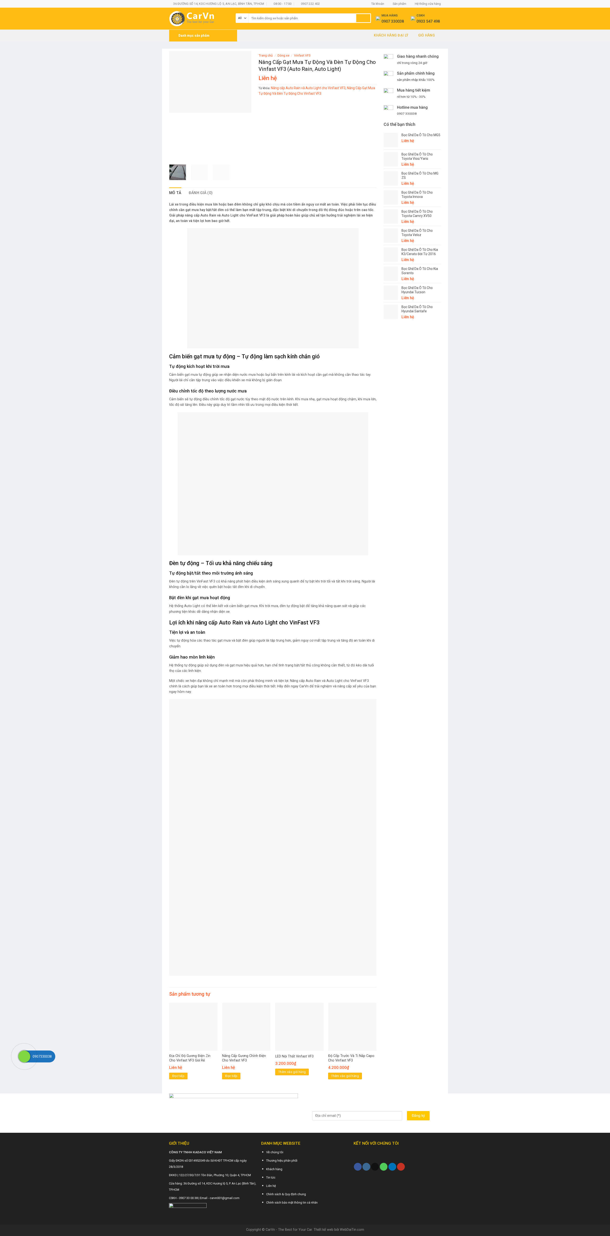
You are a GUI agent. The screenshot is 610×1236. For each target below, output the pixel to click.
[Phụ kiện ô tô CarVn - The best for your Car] (199, 19)
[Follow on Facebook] (358, 1167)
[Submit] (363, 18)
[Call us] (384, 1167)
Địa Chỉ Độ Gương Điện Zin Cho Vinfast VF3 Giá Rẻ (189, 1058)
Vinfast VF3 (302, 55)
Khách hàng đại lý (391, 35)
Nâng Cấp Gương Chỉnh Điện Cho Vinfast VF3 (244, 1058)
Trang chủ (266, 55)
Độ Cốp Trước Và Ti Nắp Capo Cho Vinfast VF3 (351, 1058)
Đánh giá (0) (201, 193)
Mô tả (175, 193)
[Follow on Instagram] (366, 1167)
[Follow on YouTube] (401, 1167)
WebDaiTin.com (352, 1230)
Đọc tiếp (178, 1076)
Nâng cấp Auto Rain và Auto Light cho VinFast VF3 (308, 88)
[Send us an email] (375, 1167)
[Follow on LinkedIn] (392, 1167)
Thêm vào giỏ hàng (292, 1072)
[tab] (175, 192)
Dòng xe (283, 55)
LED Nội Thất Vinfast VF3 (294, 1056)
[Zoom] (175, 155)
